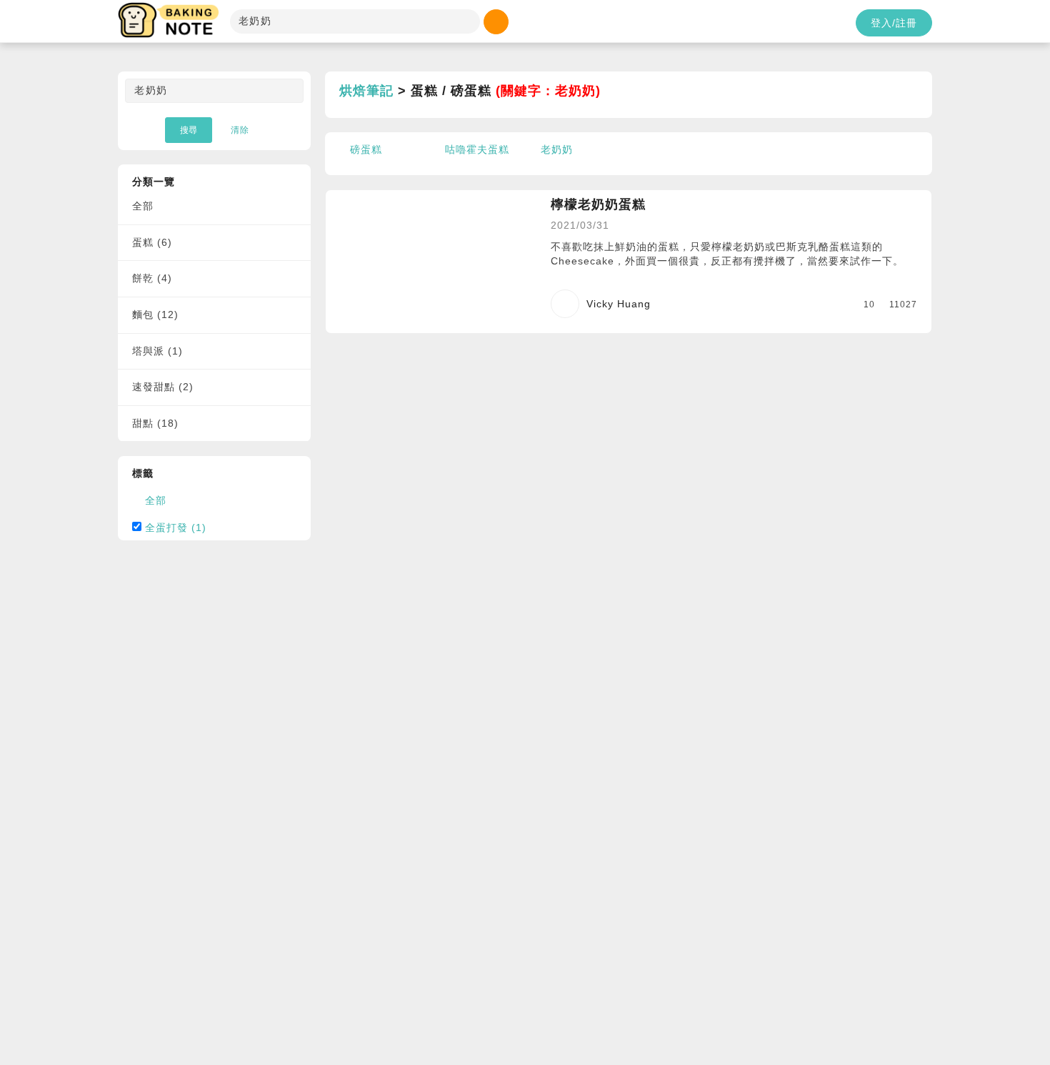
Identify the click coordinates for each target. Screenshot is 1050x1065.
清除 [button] (240, 130)
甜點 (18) (155, 423)
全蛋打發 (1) (175, 527)
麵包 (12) (155, 314)
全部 (143, 206)
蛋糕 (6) (152, 242)
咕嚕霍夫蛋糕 (477, 149)
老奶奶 (557, 149)
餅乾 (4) (152, 278)
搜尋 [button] (188, 130)
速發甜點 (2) (163, 386)
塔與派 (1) (157, 351)
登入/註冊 (894, 23)
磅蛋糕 (366, 149)
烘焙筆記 (366, 91)
